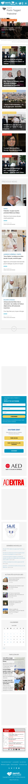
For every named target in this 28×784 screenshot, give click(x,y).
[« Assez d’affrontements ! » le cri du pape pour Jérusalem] (14, 99)
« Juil (4, 648)
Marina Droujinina (5, 35)
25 (7, 642)
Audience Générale (10, 254)
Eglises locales (9, 300)
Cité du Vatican (7, 69)
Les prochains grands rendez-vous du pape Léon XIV (8, 671)
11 (7, 636)
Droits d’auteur (14, 764)
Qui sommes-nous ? (6, 762)
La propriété (15, 762)
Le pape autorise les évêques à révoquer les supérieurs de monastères (15, 603)
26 (10, 642)
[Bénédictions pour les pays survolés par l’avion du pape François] (14, 121)
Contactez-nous (23, 764)
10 (4, 636)
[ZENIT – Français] (8, 3)
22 (20, 639)
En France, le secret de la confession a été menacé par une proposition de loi (16, 595)
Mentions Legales (5, 764)
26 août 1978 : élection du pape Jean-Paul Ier (13, 549)
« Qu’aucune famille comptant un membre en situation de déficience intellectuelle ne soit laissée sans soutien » (14, 558)
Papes (6, 208)
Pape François (7, 47)
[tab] (8, 730)
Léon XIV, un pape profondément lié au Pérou (8, 659)
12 (10, 636)
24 (4, 642)
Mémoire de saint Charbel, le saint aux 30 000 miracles (16, 586)
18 (7, 639)
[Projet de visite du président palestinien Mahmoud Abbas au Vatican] (14, 55)
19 (10, 639)
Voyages (13, 112)
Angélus (5, 91)
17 (4, 639)
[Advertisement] (14, 350)
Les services (23, 762)
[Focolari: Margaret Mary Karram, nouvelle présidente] (14, 142)
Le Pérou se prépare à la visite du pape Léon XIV (13, 562)
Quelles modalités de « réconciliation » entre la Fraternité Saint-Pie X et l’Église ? (16, 611)
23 (23, 639)
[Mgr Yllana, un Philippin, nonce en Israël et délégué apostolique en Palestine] (14, 77)
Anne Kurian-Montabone (9, 224)
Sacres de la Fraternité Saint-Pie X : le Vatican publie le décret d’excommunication (17, 579)
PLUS (14, 328)
